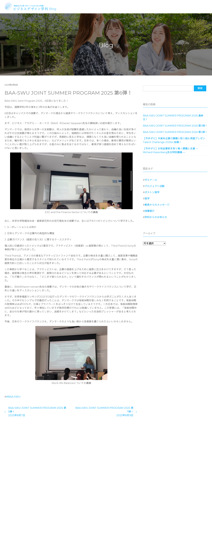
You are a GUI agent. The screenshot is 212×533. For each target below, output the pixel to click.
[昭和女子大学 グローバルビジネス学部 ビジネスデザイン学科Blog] (32, 6)
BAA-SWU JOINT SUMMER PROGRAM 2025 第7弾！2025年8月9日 (104, 411)
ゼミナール (151, 179)
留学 (147, 198)
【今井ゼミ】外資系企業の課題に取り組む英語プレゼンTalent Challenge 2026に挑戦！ (174, 140)
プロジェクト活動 (155, 186)
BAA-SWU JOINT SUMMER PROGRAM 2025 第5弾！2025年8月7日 (37, 411)
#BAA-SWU (13, 396)
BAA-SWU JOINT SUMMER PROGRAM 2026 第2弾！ (175, 132)
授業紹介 (150, 211)
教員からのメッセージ (157, 204)
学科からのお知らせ (156, 217)
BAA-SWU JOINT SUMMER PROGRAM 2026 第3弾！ (175, 125)
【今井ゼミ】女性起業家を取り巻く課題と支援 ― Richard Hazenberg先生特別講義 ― (170, 150)
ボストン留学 (152, 192)
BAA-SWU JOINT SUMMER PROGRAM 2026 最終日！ (173, 117)
